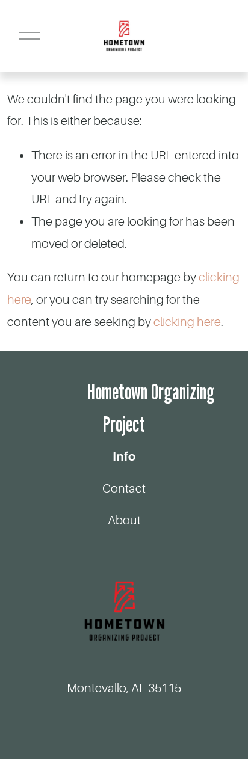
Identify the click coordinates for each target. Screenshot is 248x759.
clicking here (187, 322)
